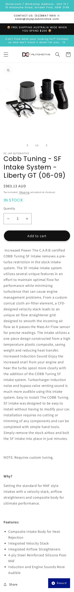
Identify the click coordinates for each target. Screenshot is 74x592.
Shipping (24, 192)
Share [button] (13, 584)
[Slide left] (27, 145)
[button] (6, 54)
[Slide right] (46, 145)
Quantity (9, 208)
